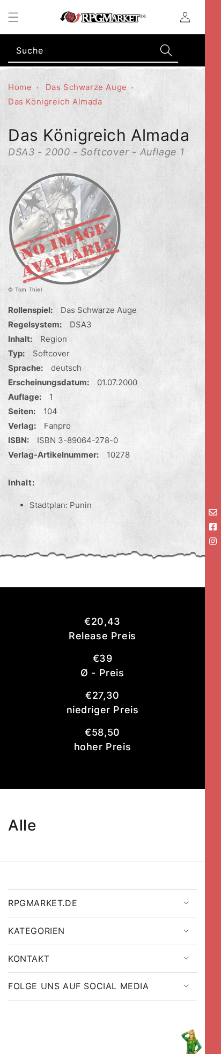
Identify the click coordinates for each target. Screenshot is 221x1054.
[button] (13, 17)
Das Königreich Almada (55, 101)
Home (20, 87)
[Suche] (166, 50)
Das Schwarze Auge (86, 87)
